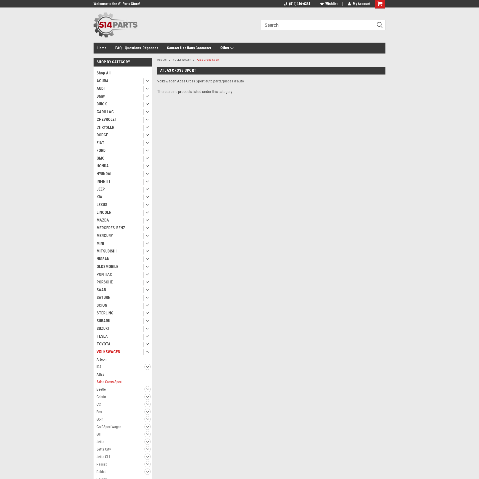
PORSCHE (105, 282)
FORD (101, 150)
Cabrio (101, 397)
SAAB (101, 289)
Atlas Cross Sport (109, 382)
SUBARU (103, 320)
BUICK (102, 104)
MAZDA (103, 220)
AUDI (101, 88)
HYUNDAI (104, 173)
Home (102, 48)
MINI (100, 243)
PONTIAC (104, 274)
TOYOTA (104, 344)
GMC (101, 158)
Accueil (162, 59)
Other (225, 47)
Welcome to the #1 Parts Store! (117, 4)
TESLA (102, 336)
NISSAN (103, 258)
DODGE (102, 135)
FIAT (100, 142)
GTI (99, 434)
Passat (102, 464)
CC (99, 404)
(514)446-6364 (299, 4)
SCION (102, 305)
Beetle (101, 389)
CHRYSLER (105, 127)
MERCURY (105, 235)
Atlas (100, 374)
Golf (100, 419)
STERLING (105, 313)
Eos (99, 412)
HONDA (103, 166)
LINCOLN (104, 212)
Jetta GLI (103, 457)
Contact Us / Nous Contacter (189, 48)
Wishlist (331, 4)
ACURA (103, 80)
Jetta (100, 442)
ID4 (99, 367)
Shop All (104, 73)
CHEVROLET (107, 119)
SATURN (104, 297)
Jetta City (104, 449)
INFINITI (103, 181)
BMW (101, 96)
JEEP (101, 189)
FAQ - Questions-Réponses (136, 48)
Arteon (102, 359)
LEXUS (102, 204)
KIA (99, 197)
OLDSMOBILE (107, 266)
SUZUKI (103, 328)
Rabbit (101, 472)
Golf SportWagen (109, 427)
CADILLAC (105, 111)
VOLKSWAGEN (108, 351)
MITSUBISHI (107, 251)
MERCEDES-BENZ (111, 228)
